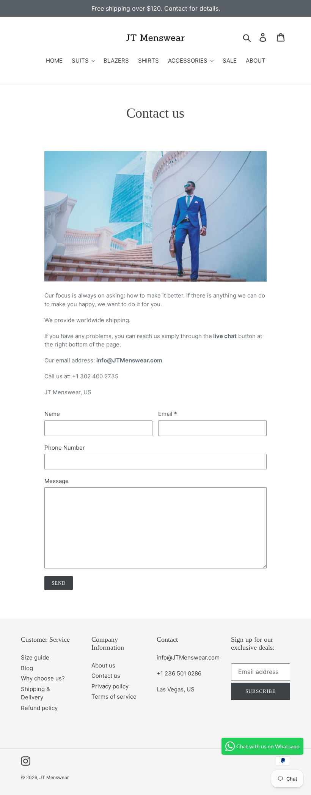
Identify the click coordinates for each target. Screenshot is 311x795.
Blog (27, 668)
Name (52, 413)
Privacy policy (110, 686)
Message (56, 481)
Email (167, 413)
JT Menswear (54, 777)
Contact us (105, 675)
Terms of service (114, 696)
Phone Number (64, 447)
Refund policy (39, 708)
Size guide (35, 657)
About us (103, 665)
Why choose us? (43, 678)
